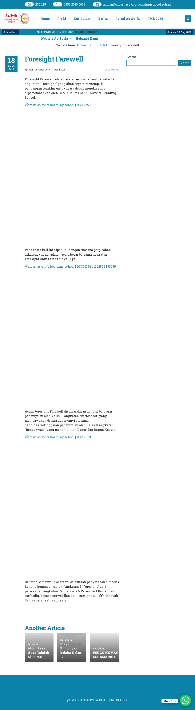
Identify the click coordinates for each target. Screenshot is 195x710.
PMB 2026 (155, 19)
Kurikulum (82, 19)
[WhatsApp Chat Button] (185, 700)
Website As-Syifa (54, 38)
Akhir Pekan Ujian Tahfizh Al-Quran (38, 652)
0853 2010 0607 (75, 4)
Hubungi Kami (87, 38)
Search (131, 57)
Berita (103, 19)
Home (45, 19)
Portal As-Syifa (127, 19)
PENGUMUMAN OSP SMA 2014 (106, 655)
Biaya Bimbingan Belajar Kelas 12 (70, 650)
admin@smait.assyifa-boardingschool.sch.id (137, 4)
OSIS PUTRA (112, 69)
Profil (61, 19)
